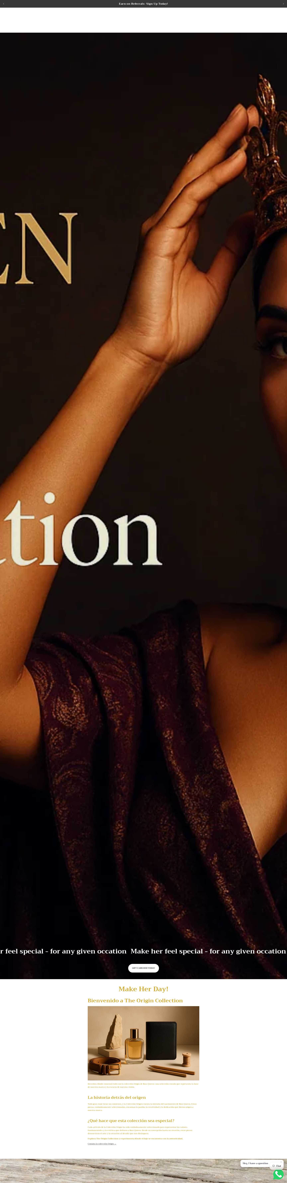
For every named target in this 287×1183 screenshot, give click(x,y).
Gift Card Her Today (143, 968)
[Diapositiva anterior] (3, 3)
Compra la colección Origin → (102, 1143)
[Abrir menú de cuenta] (269, 18)
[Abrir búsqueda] (262, 18)
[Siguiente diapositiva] (283, 3)
